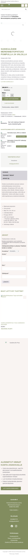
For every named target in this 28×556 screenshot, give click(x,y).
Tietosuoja (11, 553)
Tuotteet (3, 14)
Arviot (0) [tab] (6, 178)
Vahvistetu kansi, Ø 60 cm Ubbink (16, 132)
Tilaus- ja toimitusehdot (14, 538)
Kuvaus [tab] (5, 172)
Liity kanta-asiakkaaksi (10, 488)
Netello (17, 553)
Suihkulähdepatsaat (6, 16)
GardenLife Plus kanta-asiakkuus (14, 542)
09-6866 (14, 519)
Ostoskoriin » (21, 136)
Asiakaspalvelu (14, 536)
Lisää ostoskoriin (11, 99)
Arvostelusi (5, 251)
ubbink (13, 114)
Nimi (3, 265)
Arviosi (4, 254)
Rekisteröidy (14, 540)
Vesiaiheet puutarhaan (11, 14)
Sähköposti (5, 273)
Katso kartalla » (14, 510)
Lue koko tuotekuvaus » (7, 81)
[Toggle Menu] (2, 5)
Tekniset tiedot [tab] (8, 175)
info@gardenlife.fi (14, 163)
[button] (8, 103)
